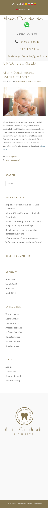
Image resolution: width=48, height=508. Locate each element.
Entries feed (11, 371)
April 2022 (10, 293)
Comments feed (13, 375)
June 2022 (10, 288)
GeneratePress (36, 504)
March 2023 (11, 284)
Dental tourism (12, 314)
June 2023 (10, 279)
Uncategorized (12, 156)
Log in (8, 366)
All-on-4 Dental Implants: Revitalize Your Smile (19, 74)
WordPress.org (12, 380)
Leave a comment (13, 160)
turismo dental (12, 341)
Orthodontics (12, 318)
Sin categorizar (12, 336)
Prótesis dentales (13, 327)
